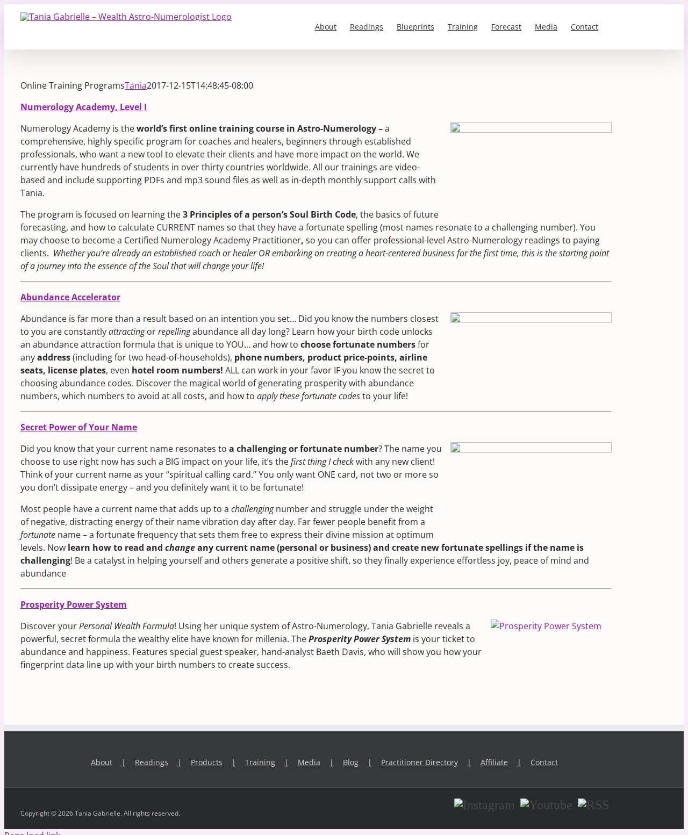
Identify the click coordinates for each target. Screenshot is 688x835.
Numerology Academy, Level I (83, 107)
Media (309, 762)
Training (260, 762)
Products (207, 762)
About (101, 762)
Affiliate (494, 762)
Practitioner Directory (419, 762)
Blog (351, 762)
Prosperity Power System (73, 604)
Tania (136, 85)
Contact (544, 762)
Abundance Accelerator (70, 297)
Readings (151, 762)
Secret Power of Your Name (78, 427)
